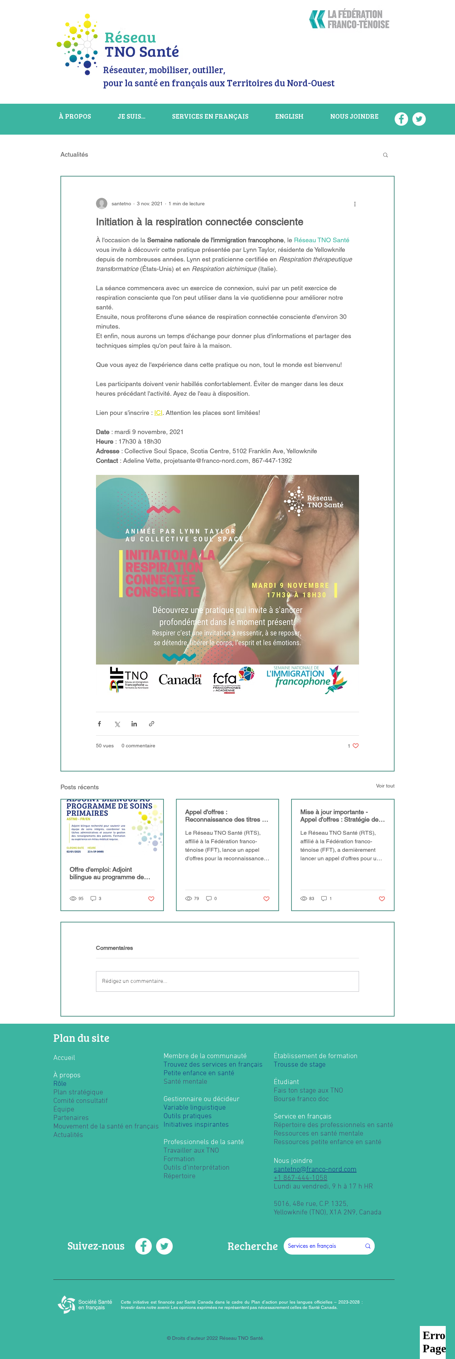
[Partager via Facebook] (99, 723)
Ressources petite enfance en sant (326, 1142)
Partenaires (71, 1118)
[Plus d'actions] (354, 203)
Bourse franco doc (301, 1099)
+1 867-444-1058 (300, 1178)
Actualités (74, 154)
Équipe (63, 1109)
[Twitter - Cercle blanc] (164, 1246)
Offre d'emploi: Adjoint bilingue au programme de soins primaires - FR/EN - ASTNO (107, 873)
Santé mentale (185, 1082)
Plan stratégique (78, 1092)
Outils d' (176, 1168)
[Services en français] (368, 1246)
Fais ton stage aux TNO (308, 1091)
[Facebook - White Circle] (143, 1246)
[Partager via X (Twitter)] (116, 723)
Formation (179, 1159)
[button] (385, 154)
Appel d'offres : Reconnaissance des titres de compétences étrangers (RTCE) (227, 815)
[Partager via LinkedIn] (134, 723)
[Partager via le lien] (151, 723)
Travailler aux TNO (191, 1151)
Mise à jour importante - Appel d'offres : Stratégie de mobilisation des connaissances (339, 815)
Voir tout (385, 786)
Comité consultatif (80, 1101)
